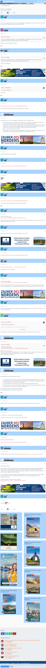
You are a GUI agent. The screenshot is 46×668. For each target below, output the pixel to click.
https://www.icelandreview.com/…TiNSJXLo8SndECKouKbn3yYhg (13, 417)
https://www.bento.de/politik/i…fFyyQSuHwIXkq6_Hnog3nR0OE (13, 442)
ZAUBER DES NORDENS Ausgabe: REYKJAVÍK (32, 599)
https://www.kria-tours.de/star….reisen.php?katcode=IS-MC (12, 480)
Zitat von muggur (5, 36)
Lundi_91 (5, 657)
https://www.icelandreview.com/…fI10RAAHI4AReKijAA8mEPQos (13, 106)
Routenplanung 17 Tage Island (10, 652)
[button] (44, 1)
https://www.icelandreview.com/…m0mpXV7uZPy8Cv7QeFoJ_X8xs (13, 233)
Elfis (5, 641)
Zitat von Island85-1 (6, 322)
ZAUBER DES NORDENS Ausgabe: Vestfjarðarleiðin (9, 591)
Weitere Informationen (5, 666)
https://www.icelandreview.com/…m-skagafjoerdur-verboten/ (13, 327)
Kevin (5, 653)
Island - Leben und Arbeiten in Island (10, 646)
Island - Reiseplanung (8, 642)
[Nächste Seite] (14, 13)
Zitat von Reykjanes (6, 87)
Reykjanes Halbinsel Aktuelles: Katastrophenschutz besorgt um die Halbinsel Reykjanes (22, 640)
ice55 (5, 649)
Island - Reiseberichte (8, 650)
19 (12, 12)
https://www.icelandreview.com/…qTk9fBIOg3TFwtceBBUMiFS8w (13, 200)
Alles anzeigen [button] (22, 329)
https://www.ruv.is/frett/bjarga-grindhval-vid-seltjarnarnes (12, 217)
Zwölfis (3, 10)
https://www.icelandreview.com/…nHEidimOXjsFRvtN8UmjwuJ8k (13, 282)
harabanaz (6, 645)
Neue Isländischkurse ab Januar (10, 644)
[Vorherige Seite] (1, 13)
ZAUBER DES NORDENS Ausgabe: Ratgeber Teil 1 (32, 543)
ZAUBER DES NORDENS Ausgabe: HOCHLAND (32, 571)
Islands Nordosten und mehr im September (13, 648)
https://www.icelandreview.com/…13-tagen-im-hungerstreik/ (13, 267)
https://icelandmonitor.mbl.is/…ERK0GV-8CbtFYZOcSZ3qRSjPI (13, 166)
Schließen (11, 666)
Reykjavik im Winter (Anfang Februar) (11, 655)
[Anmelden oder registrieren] (41, 1)
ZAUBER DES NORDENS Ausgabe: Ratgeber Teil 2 (32, 515)
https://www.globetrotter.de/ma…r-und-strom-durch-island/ (30, 454)
